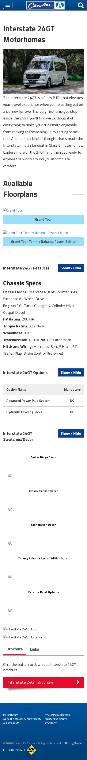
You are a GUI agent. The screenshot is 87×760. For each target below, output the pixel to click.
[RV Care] (31, 750)
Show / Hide (71, 268)
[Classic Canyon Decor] (43, 509)
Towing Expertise (57, 715)
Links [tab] (34, 649)
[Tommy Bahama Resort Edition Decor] (43, 576)
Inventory (10, 715)
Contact (51, 723)
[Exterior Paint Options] (43, 610)
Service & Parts (56, 719)
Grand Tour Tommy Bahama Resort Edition (43, 241)
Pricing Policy (73, 743)
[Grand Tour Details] (43, 210)
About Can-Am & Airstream (22, 719)
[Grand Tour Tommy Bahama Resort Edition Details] (43, 232)
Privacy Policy (14, 750)
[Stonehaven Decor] (43, 543)
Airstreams (11, 723)
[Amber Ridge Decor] (43, 475)
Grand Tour (43, 219)
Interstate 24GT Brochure (30, 682)
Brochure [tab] (14, 649)
